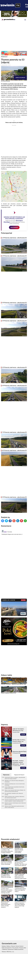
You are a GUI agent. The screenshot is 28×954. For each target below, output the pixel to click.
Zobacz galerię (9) (20, 77)
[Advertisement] (14, 37)
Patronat (13, 946)
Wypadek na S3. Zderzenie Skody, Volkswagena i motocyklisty (14, 781)
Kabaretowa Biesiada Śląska (19, 751)
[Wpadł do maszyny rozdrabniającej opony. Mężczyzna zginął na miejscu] (21, 883)
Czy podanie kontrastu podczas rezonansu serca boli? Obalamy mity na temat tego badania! (20, 904)
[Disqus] (14, 547)
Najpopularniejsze (19, 774)
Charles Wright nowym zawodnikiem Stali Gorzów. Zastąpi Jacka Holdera (14, 787)
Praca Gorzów (15, 947)
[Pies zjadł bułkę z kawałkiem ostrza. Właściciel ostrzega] (7, 870)
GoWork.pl (4, 949)
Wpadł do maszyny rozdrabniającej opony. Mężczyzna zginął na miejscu (15, 803)
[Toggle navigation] (25, 20)
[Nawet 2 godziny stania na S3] (14, 689)
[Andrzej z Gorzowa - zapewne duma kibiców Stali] (14, 680)
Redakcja (4, 946)
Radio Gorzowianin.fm (7, 947)
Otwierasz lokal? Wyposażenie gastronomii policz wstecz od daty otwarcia (14, 807)
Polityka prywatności (18, 949)
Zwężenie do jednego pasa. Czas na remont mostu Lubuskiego (15, 784)
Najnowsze (6, 774)
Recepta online (22, 947)
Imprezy (4, 725)
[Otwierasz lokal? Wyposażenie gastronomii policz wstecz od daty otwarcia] (7, 897)
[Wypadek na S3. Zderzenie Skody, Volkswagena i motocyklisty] (21, 844)
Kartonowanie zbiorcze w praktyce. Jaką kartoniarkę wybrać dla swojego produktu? (15, 778)
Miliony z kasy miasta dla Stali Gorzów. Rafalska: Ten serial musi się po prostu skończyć (15, 791)
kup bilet (23, 734)
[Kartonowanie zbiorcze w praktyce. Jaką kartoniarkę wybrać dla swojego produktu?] (7, 844)
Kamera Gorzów (19, 946)
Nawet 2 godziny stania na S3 (8, 693)
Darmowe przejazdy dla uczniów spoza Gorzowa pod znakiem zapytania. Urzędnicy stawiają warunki (15, 800)
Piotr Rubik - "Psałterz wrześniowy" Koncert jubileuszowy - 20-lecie (18, 762)
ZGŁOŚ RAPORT (14, 227)
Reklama (8, 946)
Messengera (19, 220)
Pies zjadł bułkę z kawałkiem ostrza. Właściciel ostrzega (14, 794)
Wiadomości (4, 56)
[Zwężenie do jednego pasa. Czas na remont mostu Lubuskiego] (7, 857)
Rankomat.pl (10, 949)
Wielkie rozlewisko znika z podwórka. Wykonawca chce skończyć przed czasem (14, 797)
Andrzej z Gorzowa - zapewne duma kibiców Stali (13, 684)
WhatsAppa (7, 222)
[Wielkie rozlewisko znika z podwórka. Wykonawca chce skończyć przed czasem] (21, 870)
